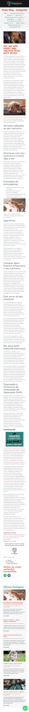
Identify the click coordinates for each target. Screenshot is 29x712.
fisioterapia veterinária (13, 479)
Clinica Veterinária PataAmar (12, 449)
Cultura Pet (18, 15)
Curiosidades (10, 19)
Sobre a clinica (20, 23)
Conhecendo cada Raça (14, 25)
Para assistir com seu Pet (14, 21)
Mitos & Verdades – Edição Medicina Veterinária (12, 620)
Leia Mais (6, 616)
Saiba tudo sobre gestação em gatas (13, 635)
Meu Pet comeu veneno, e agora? (14, 692)
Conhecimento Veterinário (17, 13)
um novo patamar (9, 530)
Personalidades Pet (14, 27)
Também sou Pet (8, 23)
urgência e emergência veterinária (13, 460)
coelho (21, 520)
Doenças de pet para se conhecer (14, 17)
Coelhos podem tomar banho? (13, 663)
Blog (5, 13)
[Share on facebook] (9, 575)
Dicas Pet (9, 15)
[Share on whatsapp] (5, 575)
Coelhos (19, 19)
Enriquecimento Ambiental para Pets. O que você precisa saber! (13, 603)
